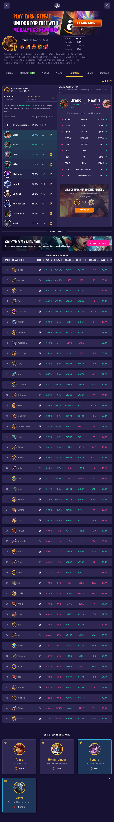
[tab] (9, 73)
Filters (108, 81)
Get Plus (84, 210)
